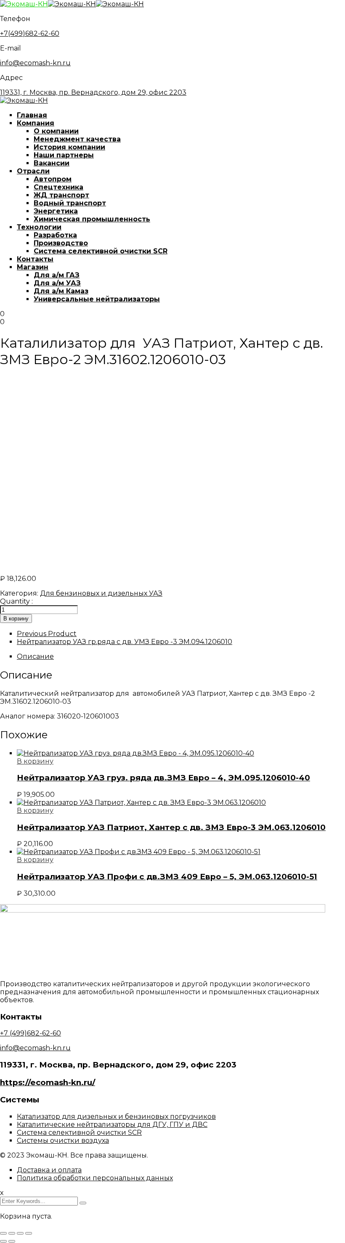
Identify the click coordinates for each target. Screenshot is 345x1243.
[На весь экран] (11, 1233)
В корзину (16, 618)
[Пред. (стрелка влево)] (3, 1241)
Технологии (39, 227)
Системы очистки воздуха (63, 1141)
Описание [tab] (35, 656)
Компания (35, 123)
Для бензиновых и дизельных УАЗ (101, 593)
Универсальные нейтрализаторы (97, 299)
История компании (69, 147)
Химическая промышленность (92, 219)
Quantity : (16, 601)
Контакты (35, 259)
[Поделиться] (20, 1233)
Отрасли (33, 171)
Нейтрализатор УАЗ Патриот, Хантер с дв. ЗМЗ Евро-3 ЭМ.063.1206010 (171, 827)
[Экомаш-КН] (24, 4)
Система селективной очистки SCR (100, 251)
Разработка (55, 235)
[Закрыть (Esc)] (28, 1233)
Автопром (53, 179)
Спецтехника (58, 187)
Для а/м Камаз (61, 291)
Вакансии (51, 163)
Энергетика (56, 211)
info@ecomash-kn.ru (35, 63)
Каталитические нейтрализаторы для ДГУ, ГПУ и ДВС (112, 1125)
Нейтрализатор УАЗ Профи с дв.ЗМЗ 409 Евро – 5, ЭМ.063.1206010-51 (167, 876)
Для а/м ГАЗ (57, 275)
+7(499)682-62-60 (29, 33)
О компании (56, 131)
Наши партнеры (64, 155)
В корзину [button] (35, 761)
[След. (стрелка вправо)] (11, 1241)
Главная (32, 115)
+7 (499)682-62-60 (30, 1033)
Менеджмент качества (77, 139)
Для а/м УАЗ (57, 283)
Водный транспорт (70, 203)
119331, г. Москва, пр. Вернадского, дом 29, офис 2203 (93, 92)
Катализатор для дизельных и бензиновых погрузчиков (116, 1117)
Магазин (32, 267)
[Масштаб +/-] (3, 1233)
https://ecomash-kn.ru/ (47, 1082)
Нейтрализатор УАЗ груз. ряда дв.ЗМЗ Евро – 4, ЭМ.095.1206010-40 (163, 778)
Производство (61, 243)
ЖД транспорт (61, 195)
